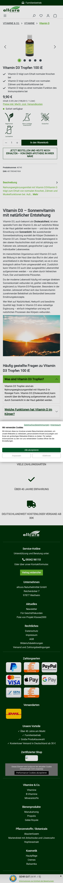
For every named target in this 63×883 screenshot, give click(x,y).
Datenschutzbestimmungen (36, 425)
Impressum (56, 425)
